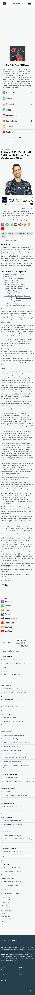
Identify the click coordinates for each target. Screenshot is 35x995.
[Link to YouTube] (18, 137)
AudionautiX (16, 651)
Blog (2, 972)
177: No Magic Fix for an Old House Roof (12, 721)
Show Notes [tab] (6, 240)
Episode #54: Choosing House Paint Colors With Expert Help (17, 781)
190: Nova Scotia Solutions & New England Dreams (15, 742)
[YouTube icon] (5, 980)
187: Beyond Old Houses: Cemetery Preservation (14, 692)
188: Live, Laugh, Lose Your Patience (11, 674)
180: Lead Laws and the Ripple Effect (11, 717)
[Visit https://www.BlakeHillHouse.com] (22, 643)
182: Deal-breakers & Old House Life (11, 660)
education (4, 700)
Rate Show (21, 974)
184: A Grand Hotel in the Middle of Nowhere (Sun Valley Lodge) (16, 766)
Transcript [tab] (14, 240)
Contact (21, 967)
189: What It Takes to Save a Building (11, 688)
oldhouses (4, 656)
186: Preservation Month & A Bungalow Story (13, 678)
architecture (5, 848)
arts (3, 921)
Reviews (3, 974)
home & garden (6, 774)
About (2, 969)
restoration (5, 789)
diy (2, 671)
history (3, 832)
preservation (5, 685)
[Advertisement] (17, 25)
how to (3, 714)
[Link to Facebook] (20, 137)
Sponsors (21, 972)
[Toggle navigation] (29, 3)
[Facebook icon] (8, 980)
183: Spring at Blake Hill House (9, 706)
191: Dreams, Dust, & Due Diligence (11, 739)
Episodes (3, 967)
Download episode (28, 208)
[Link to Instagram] (15, 137)
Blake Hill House (9, 643)
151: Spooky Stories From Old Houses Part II (13, 663)
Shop (20, 969)
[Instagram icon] (2, 980)
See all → (3, 667)
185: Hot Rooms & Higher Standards (11, 703)
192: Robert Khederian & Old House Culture (13, 735)
